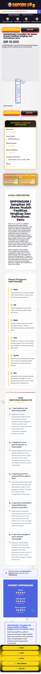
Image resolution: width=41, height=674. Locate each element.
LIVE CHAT (22, 668)
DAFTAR (30, 29)
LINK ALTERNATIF (22, 663)
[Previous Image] (3, 63)
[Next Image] (37, 63)
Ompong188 (16, 223)
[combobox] (18, 12)
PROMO (21, 648)
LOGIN (10, 29)
